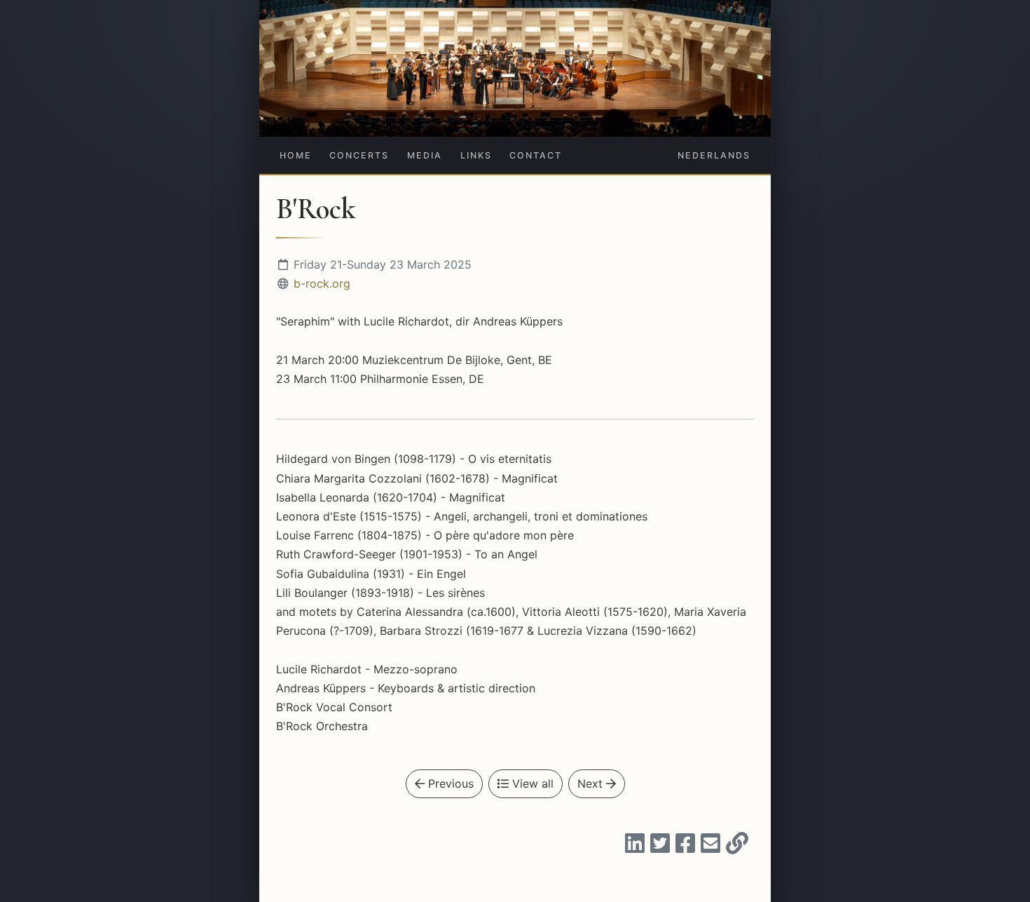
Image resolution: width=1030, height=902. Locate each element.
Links (476, 155)
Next (591, 783)
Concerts (359, 155)
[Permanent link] (737, 847)
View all (531, 783)
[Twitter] (660, 847)
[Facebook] (685, 847)
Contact (535, 155)
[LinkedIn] (635, 847)
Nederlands (714, 155)
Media (424, 155)
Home (296, 155)
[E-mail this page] (710, 847)
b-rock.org (322, 283)
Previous (449, 783)
